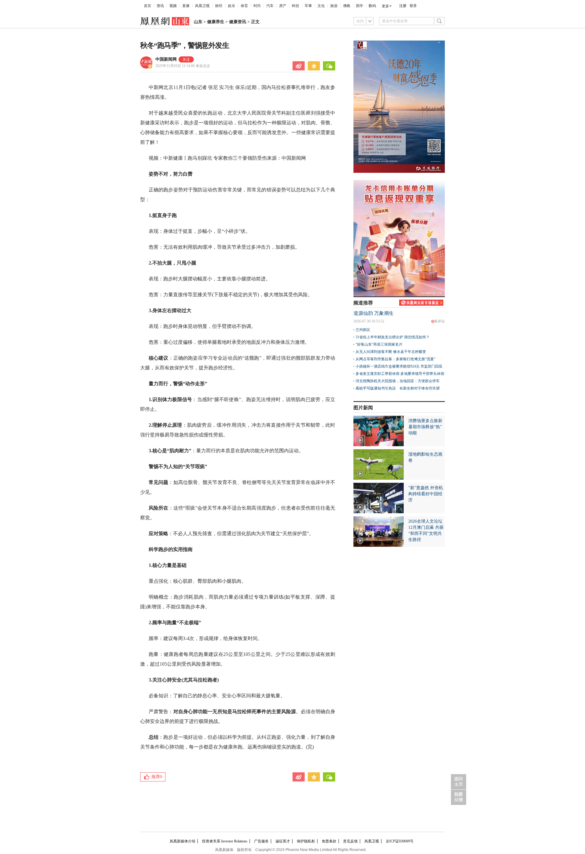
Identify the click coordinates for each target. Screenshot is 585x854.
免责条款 (329, 841)
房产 (282, 6)
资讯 (160, 6)
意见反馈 (350, 841)
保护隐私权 (306, 841)
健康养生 (215, 22)
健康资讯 (237, 22)
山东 (198, 22)
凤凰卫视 (202, 6)
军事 (308, 6)
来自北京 (182, 66)
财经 (218, 6)
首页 (147, 6)
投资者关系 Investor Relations (224, 841)
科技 (295, 6)
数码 (372, 6)
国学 (359, 6)
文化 (321, 6)
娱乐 (231, 6)
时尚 (257, 6)
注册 (402, 6)
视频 (173, 6)
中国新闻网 (166, 59)
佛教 (346, 6)
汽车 (270, 6)
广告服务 (261, 841)
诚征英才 (282, 841)
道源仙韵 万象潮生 (373, 313)
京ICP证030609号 (399, 841)
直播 (186, 6)
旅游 (334, 6)
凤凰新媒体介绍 (182, 841)
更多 (385, 6)
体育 (244, 6)
